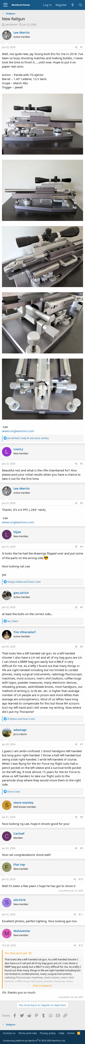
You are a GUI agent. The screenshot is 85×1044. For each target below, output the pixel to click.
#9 (81, 848)
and (24, 581)
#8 (81, 817)
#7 (81, 744)
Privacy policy (48, 1033)
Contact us (9, 1033)
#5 (81, 607)
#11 (81, 914)
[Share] (76, 47)
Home (70, 1033)
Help (61, 1033)
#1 (81, 47)
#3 (81, 503)
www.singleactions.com (18, 431)
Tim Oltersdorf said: (16, 953)
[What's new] (72, 5)
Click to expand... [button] (43, 985)
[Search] (80, 5)
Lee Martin (11, 24)
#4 (81, 546)
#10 (81, 879)
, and (28, 438)
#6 (81, 646)
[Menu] (5, 5)
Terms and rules (27, 1033)
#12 (81, 945)
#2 (81, 463)
